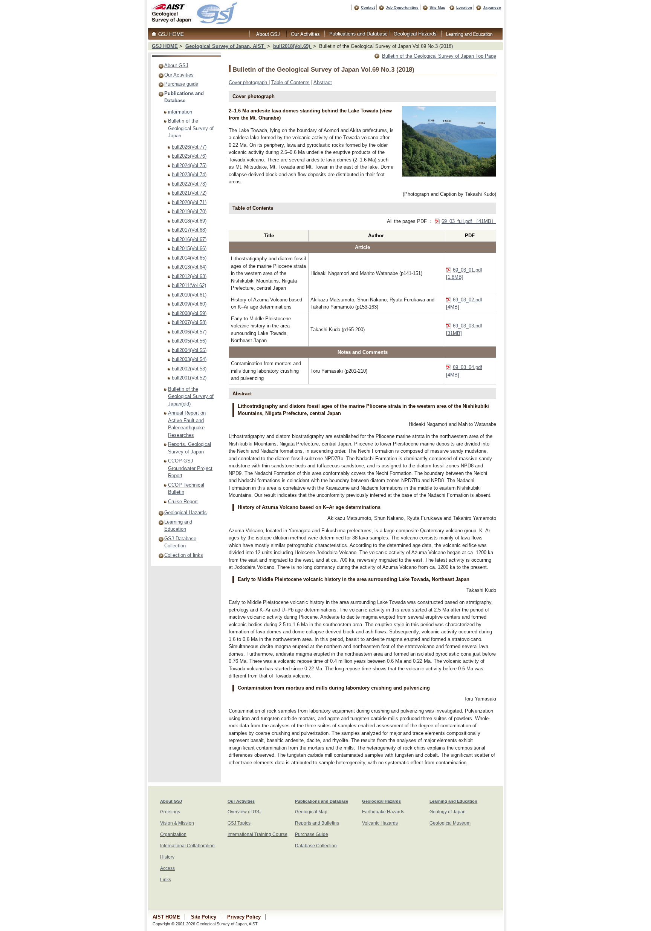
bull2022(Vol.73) (189, 184)
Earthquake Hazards (383, 811)
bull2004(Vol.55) (189, 350)
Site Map (437, 7)
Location (464, 7)
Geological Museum (450, 823)
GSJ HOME (165, 46)
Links (165, 879)
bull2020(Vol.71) (189, 202)
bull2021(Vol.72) (189, 193)
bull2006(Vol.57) (189, 332)
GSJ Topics (239, 823)
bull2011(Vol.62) (189, 285)
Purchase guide (181, 84)
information (180, 112)
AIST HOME (166, 917)
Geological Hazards (185, 512)
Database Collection (316, 845)
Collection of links (183, 555)
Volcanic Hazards (380, 823)
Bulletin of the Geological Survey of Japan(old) (191, 396)
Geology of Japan (447, 811)
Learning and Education (453, 801)
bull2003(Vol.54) (189, 359)
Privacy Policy (244, 917)
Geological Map (311, 811)
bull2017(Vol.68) (189, 230)
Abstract (322, 82)
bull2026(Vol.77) (189, 147)
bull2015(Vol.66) (189, 248)
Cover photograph (249, 82)
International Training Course (257, 834)
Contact (368, 7)
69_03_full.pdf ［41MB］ (469, 221)
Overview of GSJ (244, 811)
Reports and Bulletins (317, 823)
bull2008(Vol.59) (189, 313)
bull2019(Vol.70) (189, 211)
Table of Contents (290, 82)
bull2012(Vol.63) (189, 276)
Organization (173, 834)
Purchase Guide (311, 834)
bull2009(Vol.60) (189, 304)
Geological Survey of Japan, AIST (225, 46)
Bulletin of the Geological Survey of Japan (191, 128)
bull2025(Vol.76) (189, 156)
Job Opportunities (402, 7)
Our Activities (179, 75)
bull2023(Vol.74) (189, 174)
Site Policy (203, 917)
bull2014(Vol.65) (189, 258)
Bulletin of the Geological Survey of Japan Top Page (439, 56)
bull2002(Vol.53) (189, 369)
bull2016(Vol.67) (189, 239)
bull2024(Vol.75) (189, 165)
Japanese (492, 7)
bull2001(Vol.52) (189, 378)
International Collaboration (187, 845)
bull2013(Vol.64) (189, 267)
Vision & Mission (177, 823)
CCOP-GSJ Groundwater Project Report (190, 468)
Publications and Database (321, 801)
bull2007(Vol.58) (189, 322)
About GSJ (176, 65)
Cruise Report (183, 501)
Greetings (170, 811)
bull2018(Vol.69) (292, 46)
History (167, 857)
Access (167, 868)
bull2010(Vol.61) (189, 295)
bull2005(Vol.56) (189, 341)
